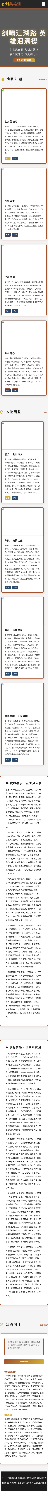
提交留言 (24, 1362)
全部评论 (43, 1325)
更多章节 (42, 80)
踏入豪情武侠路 (24, 60)
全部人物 (43, 412)
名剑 (11, 4)
